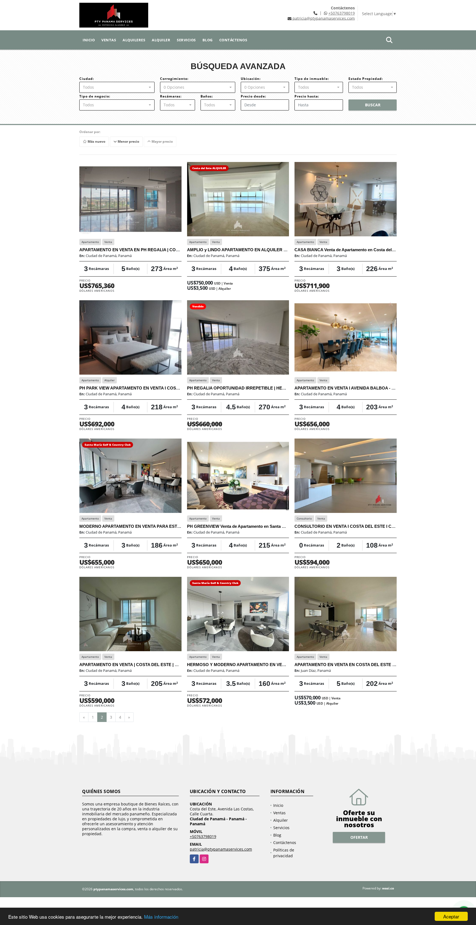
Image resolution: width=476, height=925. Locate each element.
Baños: (207, 96)
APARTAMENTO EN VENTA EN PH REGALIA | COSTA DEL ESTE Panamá (150, 249)
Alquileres (134, 39)
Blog (207, 39)
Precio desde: (253, 96)
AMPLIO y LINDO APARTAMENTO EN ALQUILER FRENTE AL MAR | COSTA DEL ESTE (271, 249)
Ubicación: (251, 78)
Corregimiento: (174, 78)
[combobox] (117, 87)
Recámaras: (171, 96)
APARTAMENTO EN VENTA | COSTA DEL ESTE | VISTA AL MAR (141, 664)
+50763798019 (341, 13)
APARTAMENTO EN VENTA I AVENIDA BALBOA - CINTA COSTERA (359, 388)
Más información (161, 916)
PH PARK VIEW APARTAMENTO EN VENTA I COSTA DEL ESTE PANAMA (150, 388)
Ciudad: (86, 78)
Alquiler (161, 39)
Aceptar (451, 916)
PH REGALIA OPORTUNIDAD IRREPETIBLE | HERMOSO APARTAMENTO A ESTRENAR (272, 388)
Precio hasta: (306, 96)
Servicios (186, 39)
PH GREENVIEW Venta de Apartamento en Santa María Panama (248, 526)
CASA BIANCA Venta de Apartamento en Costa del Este (347, 249)
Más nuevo (96, 141)
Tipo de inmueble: (311, 78)
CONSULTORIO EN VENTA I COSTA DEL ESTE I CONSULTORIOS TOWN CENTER (374, 526)
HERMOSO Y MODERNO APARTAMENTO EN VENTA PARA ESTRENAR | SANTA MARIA (272, 664)
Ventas (108, 39)
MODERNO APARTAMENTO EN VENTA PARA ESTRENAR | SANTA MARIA (151, 526)
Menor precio (128, 141)
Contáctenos (233, 39)
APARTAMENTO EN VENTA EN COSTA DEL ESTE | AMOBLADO (356, 664)
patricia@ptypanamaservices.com (221, 849)
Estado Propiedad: (365, 78)
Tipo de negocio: (94, 96)
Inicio (89, 39)
